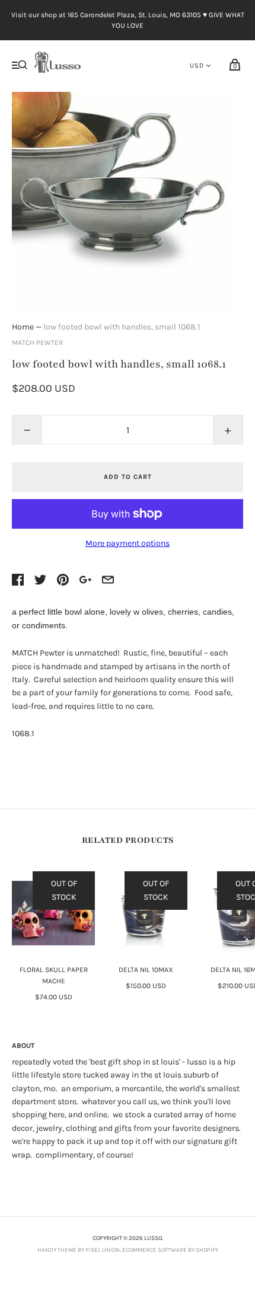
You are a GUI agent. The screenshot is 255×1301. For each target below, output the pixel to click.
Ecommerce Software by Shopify (170, 1250)
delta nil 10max (146, 970)
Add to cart (128, 477)
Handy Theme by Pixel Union (78, 1250)
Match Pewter (37, 342)
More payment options (127, 543)
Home (23, 327)
